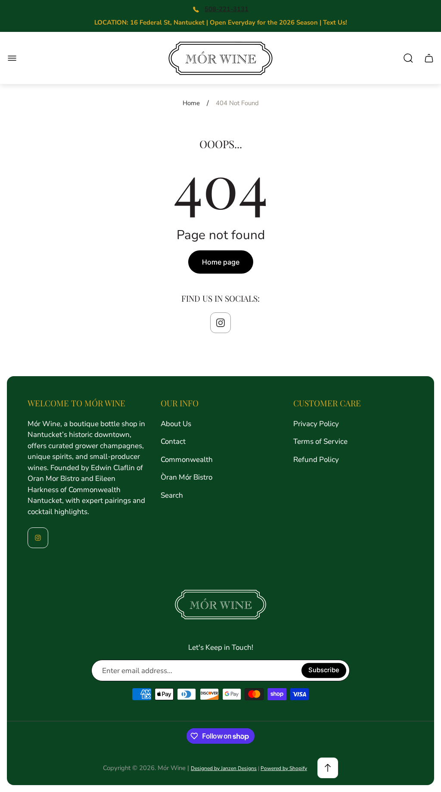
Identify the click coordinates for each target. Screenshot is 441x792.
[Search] (408, 58)
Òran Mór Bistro (186, 477)
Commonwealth (187, 460)
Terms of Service (320, 441)
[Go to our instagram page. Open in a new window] (220, 322)
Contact (173, 441)
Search (172, 495)
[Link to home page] (220, 604)
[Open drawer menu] (12, 58)
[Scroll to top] (327, 768)
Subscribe (323, 670)
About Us (176, 424)
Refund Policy (316, 460)
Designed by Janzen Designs (224, 768)
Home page (220, 262)
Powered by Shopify (284, 768)
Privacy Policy (316, 424)
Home (191, 103)
